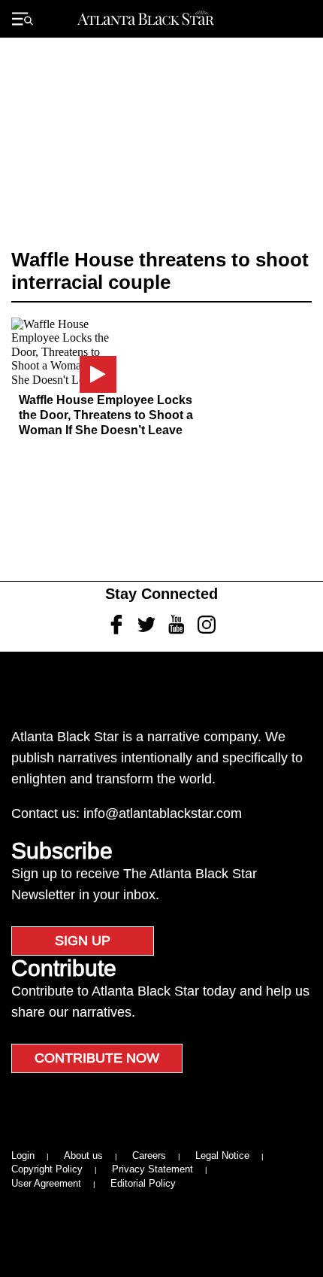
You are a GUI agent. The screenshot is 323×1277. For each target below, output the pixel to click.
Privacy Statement (152, 1169)
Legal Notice (222, 1155)
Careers (149, 1155)
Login (23, 1155)
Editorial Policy (143, 1183)
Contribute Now (97, 1058)
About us (83, 1155)
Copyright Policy (47, 1169)
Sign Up (82, 940)
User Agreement (46, 1183)
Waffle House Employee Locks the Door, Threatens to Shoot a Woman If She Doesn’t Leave (106, 415)
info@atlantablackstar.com (162, 813)
